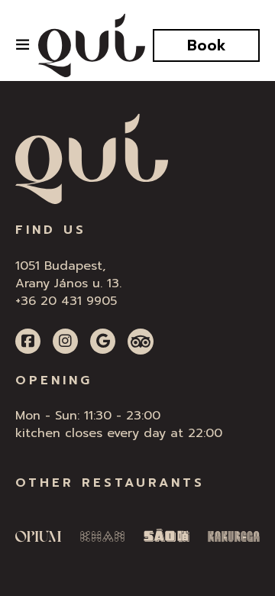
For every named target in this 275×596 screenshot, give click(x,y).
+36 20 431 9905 (66, 301)
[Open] (22, 44)
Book (206, 45)
